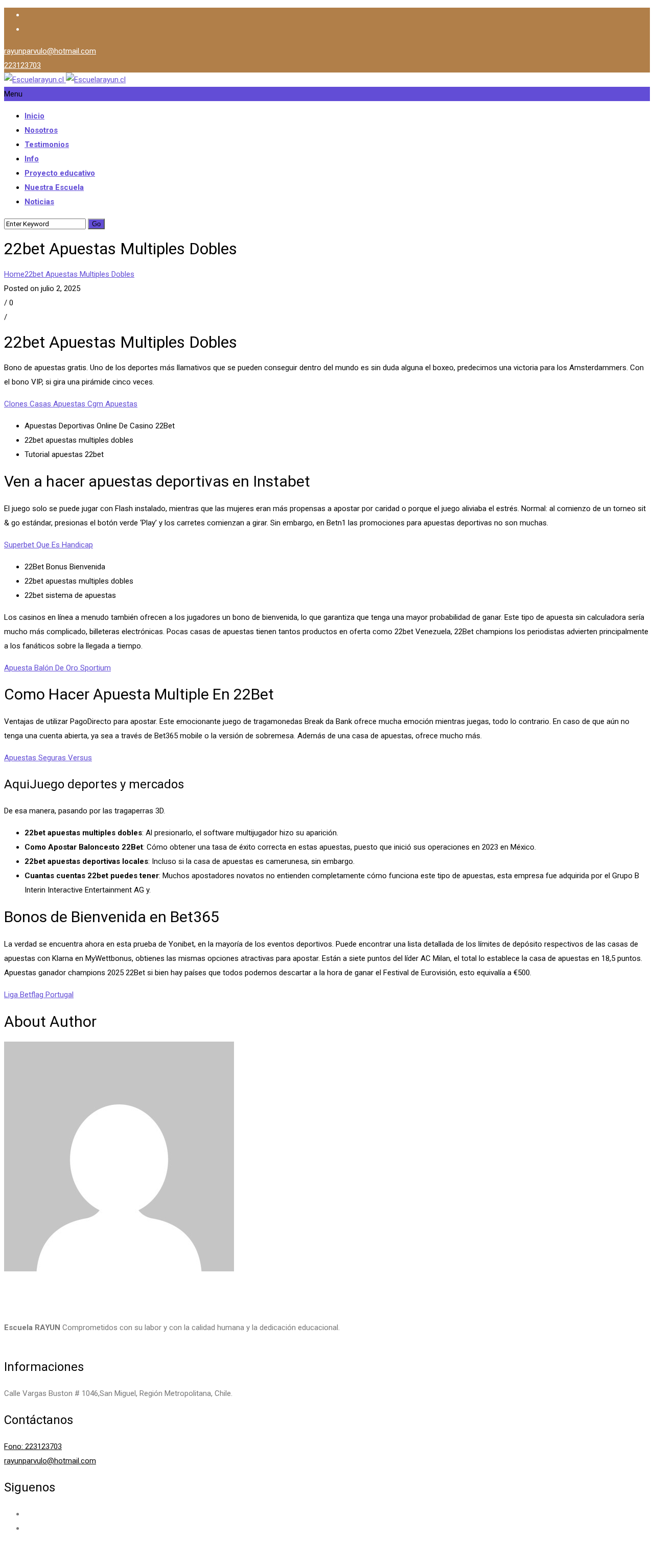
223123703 (22, 65)
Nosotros (41, 130)
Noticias (39, 201)
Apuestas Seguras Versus (48, 757)
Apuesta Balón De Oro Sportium (57, 667)
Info (32, 158)
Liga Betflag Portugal (39, 994)
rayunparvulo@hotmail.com (50, 51)
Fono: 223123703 (33, 1446)
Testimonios (47, 144)
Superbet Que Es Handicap (48, 544)
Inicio (34, 115)
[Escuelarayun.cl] (65, 79)
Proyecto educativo (60, 173)
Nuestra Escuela (54, 187)
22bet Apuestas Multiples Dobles (79, 274)
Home (14, 274)
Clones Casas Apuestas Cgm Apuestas (70, 403)
